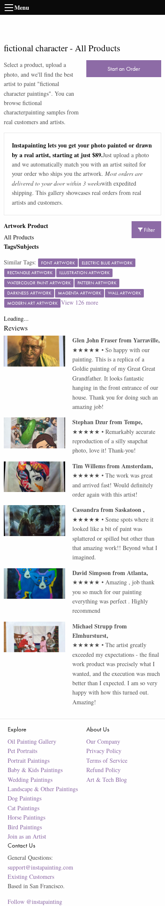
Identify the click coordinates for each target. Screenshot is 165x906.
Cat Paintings (23, 808)
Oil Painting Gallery (32, 741)
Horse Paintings (26, 817)
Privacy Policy (103, 751)
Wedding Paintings (30, 779)
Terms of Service (106, 760)
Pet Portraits (22, 751)
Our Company (103, 741)
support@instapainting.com (40, 867)
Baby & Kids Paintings (35, 770)
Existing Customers (31, 877)
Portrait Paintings (29, 760)
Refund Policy (103, 770)
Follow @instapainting (35, 902)
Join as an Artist (27, 836)
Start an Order (123, 68)
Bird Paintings (25, 827)
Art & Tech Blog (106, 779)
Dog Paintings (24, 798)
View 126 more (79, 302)
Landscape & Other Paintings (43, 789)
